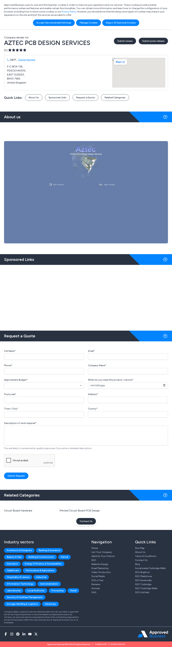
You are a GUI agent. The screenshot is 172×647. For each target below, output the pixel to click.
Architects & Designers (19, 550)
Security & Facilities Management (25, 597)
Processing (57, 590)
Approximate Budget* (16, 379)
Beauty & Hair (14, 557)
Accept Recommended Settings (53, 22)
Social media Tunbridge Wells (150, 568)
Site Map (139, 548)
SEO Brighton (142, 572)
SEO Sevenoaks (143, 580)
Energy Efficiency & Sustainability (43, 563)
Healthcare (13, 570)
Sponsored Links (57, 97)
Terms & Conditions (145, 556)
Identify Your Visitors (103, 556)
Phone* (8, 365)
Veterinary (50, 604)
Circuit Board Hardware (18, 510)
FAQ (93, 592)
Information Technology (20, 583)
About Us (34, 97)
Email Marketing (99, 568)
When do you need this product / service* (110, 379)
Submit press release (153, 41)
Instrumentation (49, 583)
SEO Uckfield (142, 592)
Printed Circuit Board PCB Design (80, 510)
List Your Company (101, 552)
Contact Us (86, 521)
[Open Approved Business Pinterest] (17, 634)
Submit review (125, 41)
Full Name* (10, 351)
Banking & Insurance (49, 550)
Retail (73, 590)
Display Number (26, 59)
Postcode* (10, 394)
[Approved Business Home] (153, 634)
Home (94, 548)
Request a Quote (85, 97)
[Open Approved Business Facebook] (5, 634)
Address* (93, 394)
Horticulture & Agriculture (40, 570)
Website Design (99, 564)
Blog (137, 564)
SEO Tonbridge (143, 584)
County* (93, 408)
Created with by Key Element (110, 644)
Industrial (41, 577)
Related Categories (114, 97)
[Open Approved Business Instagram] (11, 634)
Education (12, 563)
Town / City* (11, 408)
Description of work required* (20, 423)
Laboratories (14, 590)
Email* (91, 351)
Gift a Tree (97, 580)
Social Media (98, 576)
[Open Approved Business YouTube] (30, 634)
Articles (95, 588)
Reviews (95, 584)
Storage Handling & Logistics (22, 604)
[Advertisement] (86, 296)
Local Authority (36, 590)
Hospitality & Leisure (18, 577)
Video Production (101, 572)
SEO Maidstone (143, 576)
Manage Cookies (88, 22)
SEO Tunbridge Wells (146, 588)
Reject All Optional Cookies (121, 22)
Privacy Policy (69, 11)
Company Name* (97, 365)
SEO (93, 560)
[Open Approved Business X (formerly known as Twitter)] (36, 634)
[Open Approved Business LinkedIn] (24, 634)
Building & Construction (41, 557)
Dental (64, 557)
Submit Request (16, 475)
